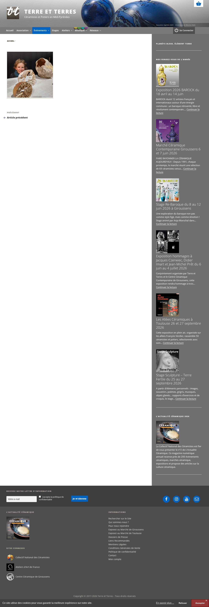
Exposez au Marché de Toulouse (125, 533)
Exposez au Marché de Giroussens (126, 529)
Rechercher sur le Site (119, 518)
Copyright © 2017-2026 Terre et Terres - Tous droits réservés (104, 596)
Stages (55, 30)
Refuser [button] (183, 603)
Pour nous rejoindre (118, 525)
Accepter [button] (200, 603)
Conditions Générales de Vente (124, 548)
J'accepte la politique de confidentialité (51, 498)
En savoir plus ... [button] (165, 603)
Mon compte (114, 559)
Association (23, 30)
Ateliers (66, 30)
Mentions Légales (117, 544)
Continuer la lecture (166, 223)
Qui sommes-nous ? (118, 522)
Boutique (80, 30)
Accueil (9, 30)
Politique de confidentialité (122, 551)
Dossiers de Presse (118, 537)
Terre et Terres (50, 11)
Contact (112, 555)
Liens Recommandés (119, 540)
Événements (40, 30)
